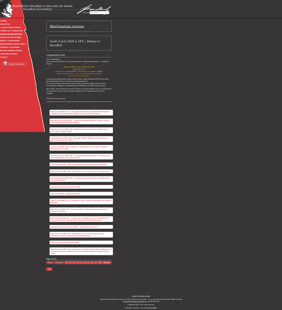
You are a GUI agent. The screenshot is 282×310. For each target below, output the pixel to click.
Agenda (3, 21)
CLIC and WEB (151, 308)
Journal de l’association (11, 31)
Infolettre (5, 24)
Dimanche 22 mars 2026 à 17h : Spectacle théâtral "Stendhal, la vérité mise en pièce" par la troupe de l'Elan (79, 130)
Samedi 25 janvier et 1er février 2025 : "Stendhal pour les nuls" (73, 227)
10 (100, 262)
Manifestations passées (10, 37)
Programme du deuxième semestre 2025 (65, 187)
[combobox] (99, 12)
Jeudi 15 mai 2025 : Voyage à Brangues (65, 194)
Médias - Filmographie (9, 41)
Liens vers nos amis (8, 54)
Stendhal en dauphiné (9, 47)
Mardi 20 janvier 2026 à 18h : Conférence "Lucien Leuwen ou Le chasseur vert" (80, 171)
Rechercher (86, 12)
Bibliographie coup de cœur (12, 44)
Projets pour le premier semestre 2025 (64, 242)
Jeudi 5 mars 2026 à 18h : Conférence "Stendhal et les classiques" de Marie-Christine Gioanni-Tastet (79, 148)
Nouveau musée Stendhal (11, 50)
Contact (4, 57)
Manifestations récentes (11, 34)
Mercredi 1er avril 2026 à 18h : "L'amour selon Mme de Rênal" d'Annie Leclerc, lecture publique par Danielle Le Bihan (79, 121)
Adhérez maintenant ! (17, 64)
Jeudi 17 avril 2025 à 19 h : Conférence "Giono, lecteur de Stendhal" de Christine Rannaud (80, 201)
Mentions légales (144, 296)
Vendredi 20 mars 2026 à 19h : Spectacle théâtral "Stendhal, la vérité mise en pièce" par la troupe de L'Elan (79, 139)
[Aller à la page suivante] (106, 262)
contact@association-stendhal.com (135, 301)
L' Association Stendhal (10, 27)
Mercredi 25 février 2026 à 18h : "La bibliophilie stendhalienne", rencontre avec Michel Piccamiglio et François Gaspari (80, 156)
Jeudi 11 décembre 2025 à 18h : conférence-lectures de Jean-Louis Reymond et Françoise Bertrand (80, 179)
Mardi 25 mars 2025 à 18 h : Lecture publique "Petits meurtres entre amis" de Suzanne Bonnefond (79, 210)
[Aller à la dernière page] (49, 269)
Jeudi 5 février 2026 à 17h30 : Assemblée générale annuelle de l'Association (78, 164)
